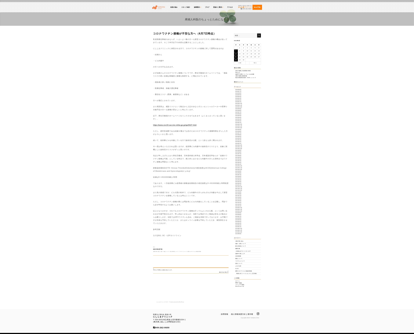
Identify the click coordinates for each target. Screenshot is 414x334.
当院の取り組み (156, 251)
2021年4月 (238, 200)
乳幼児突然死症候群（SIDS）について (245, 77)
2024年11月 (238, 126)
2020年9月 (238, 212)
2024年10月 (238, 127)
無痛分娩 (237, 248)
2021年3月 (238, 202)
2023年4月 (238, 159)
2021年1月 (238, 206)
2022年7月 (238, 174)
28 (236, 59)
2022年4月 (238, 179)
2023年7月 (238, 153)
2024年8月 (238, 131)
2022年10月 (238, 169)
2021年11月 (238, 188)
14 (236, 53)
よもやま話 (238, 266)
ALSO (237, 268)
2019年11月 (238, 230)
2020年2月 (238, 225)
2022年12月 (238, 166)
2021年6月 (238, 197)
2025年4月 (238, 117)
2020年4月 (238, 221)
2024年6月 (238, 134)
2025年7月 (238, 112)
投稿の (238, 282)
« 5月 (239, 62)
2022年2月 (238, 183)
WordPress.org (239, 286)
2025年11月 (238, 105)
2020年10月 (238, 211)
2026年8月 (238, 89)
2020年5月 (238, 219)
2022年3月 (238, 181)
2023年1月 (238, 164)
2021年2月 (238, 204)
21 (236, 56)
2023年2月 (238, 162)
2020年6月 (238, 218)
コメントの (239, 284)
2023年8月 (238, 152)
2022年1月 (238, 185)
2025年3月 (238, 119)
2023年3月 (238, 160)
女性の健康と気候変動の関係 (243, 70)
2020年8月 (238, 214)
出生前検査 (238, 256)
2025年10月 (238, 107)
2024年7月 (238, 133)
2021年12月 (238, 186)
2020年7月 (238, 216)
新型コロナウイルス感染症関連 (194, 251)
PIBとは (237, 72)
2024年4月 (238, 138)
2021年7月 (238, 195)
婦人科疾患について (174, 251)
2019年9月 (238, 233)
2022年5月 (238, 178)
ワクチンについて (183, 251)
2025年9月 (238, 108)
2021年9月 (238, 192)
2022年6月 (238, 176)
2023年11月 (238, 146)
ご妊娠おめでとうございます (243, 251)
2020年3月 (238, 223)
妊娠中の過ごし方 (240, 253)
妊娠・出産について (165, 251)
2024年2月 (238, 141)
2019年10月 (238, 232)
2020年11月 (238, 209)
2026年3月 (238, 98)
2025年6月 (238, 113)
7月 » (255, 62)
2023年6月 (238, 155)
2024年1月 (238, 143)
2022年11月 (238, 167)
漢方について (238, 263)
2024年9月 (238, 129)
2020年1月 (238, 226)
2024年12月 (238, 124)
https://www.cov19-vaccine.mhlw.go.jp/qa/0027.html (175, 125)
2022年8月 (238, 173)
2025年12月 (238, 103)
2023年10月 (238, 148)
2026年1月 (238, 101)
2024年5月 (238, 136)
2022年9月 (238, 171)
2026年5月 (238, 94)
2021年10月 (238, 190)
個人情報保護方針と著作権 (242, 314)
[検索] (259, 35)
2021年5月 (238, 199)
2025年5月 (238, 115)
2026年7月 (238, 91)
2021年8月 (238, 193)
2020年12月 (238, 207)
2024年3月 (238, 139)
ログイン (237, 281)
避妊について (238, 258)
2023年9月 (238, 150)
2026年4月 (238, 96)
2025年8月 (238, 110)
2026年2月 (238, 100)
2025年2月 (238, 120)
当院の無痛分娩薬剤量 (241, 75)
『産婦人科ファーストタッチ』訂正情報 (246, 273)
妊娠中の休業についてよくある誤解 (244, 74)
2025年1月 (238, 122)
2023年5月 (238, 157)
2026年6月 (238, 93)
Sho (154, 247)
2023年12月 (238, 145)
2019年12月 (238, 228)
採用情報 (224, 314)
